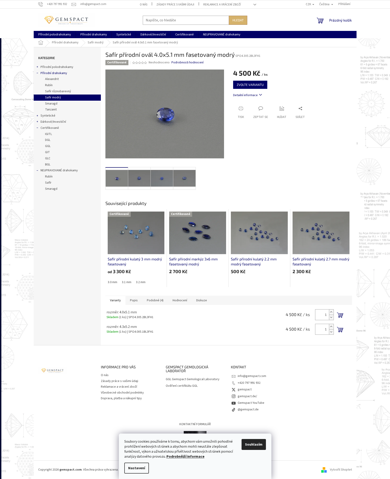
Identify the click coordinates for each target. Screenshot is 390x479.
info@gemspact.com (252, 376)
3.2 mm (140, 282)
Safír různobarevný (58, 91)
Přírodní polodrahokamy (57, 67)
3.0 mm (112, 282)
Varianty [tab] (115, 300)
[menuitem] (55, 34)
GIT (47, 152)
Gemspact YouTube (251, 403)
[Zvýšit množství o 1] (331, 312)
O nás (143, 4)
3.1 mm (126, 282)
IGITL (48, 134)
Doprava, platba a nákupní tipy (121, 398)
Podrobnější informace (185, 456)
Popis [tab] (134, 300)
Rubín (49, 85)
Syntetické (48, 115)
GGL (48, 146)
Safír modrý (53, 97)
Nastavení (136, 468)
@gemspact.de (248, 409)
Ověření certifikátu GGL (182, 386)
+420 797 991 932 (249, 383)
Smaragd (51, 103)
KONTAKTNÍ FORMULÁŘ (195, 424)
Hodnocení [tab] (180, 300)
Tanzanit (51, 109)
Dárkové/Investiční (53, 122)
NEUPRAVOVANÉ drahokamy (59, 170)
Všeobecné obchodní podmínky (122, 392)
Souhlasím (254, 444)
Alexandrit (52, 79)
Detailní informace (245, 95)
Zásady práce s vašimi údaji (175, 4)
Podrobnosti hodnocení (187, 62)
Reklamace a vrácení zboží (222, 4)
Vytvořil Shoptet (341, 469)
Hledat (238, 20)
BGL (47, 164)
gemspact (245, 389)
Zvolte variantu (250, 85)
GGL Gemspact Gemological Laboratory (192, 379)
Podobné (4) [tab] (155, 300)
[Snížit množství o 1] (331, 317)
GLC (47, 158)
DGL (47, 140)
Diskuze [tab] (201, 300)
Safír (48, 182)
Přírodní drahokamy (54, 73)
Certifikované (50, 128)
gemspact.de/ (247, 396)
